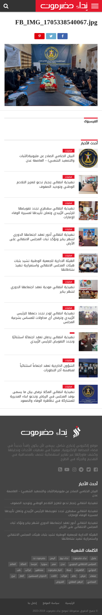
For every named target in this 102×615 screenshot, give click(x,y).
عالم (74, 576)
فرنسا (34, 564)
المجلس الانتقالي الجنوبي (82, 564)
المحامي (91, 582)
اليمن (52, 558)
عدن (62, 564)
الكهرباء (80, 570)
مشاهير (39, 570)
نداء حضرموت (80, 558)
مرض (83, 576)
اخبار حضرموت (55, 570)
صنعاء (93, 576)
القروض (60, 582)
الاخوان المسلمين (37, 576)
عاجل (93, 558)
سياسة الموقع (51, 603)
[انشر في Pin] (39, 34)
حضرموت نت (39, 558)
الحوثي (92, 570)
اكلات (54, 576)
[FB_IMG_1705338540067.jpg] (51, 104)
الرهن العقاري (76, 582)
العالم (13, 564)
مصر (54, 564)
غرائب (28, 570)
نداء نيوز (64, 558)
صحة (68, 570)
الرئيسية (69, 603)
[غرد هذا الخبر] (51, 34)
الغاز (22, 576)
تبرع (13, 576)
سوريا (44, 564)
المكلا (23, 564)
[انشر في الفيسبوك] (62, 34)
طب (19, 570)
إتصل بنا (32, 603)
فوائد (64, 576)
